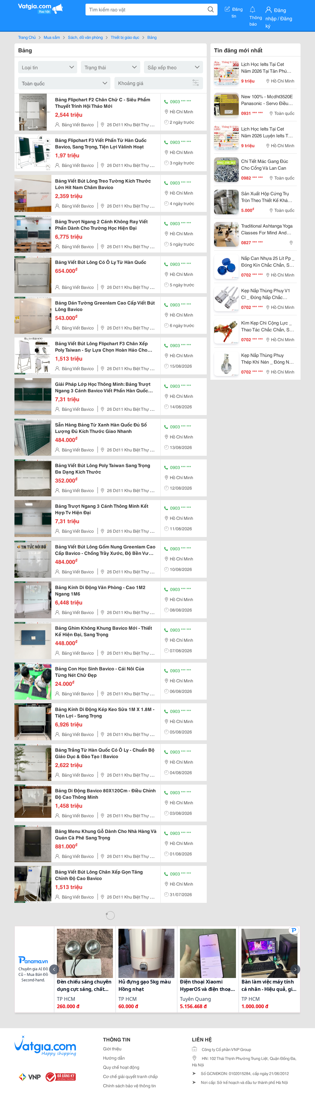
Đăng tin (237, 10)
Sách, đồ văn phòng (85, 37)
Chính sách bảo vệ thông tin (129, 1085)
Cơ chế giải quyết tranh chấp (130, 1076)
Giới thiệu (112, 1048)
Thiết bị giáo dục (125, 37)
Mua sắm (52, 37)
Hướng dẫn (114, 1058)
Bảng (152, 37)
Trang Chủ (27, 37)
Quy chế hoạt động (121, 1067)
